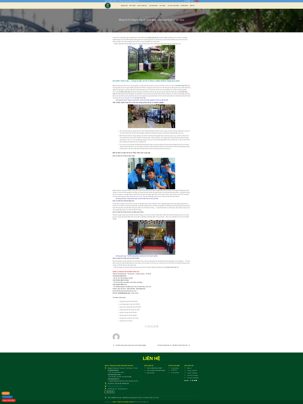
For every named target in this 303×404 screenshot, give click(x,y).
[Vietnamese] (197, 1)
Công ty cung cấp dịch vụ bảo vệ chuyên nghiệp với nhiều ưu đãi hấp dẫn (147, 100)
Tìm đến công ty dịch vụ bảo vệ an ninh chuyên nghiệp (142, 256)
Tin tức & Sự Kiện (173, 5)
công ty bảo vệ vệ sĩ (153, 37)
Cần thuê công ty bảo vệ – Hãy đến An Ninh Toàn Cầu (172, 345)
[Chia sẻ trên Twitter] (148, 326)
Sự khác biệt (153, 5)
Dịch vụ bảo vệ (142, 5)
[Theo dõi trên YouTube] (189, 1)
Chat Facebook (7, 397)
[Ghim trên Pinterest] (154, 326)
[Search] (192, 1)
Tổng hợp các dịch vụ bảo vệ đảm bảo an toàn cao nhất (142, 198)
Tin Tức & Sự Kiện (151, 17)
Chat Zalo (5, 393)
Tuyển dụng (184, 5)
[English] (195, 1)
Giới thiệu (132, 5)
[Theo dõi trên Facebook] (184, 1)
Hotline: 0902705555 (8, 400)
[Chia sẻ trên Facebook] (146, 326)
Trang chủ (124, 5)
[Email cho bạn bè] (151, 326)
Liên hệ (192, 5)
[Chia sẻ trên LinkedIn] (157, 326)
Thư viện (162, 5)
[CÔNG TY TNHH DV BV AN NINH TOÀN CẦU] (111, 5)
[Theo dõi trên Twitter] (187, 1)
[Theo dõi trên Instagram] (186, 1)
